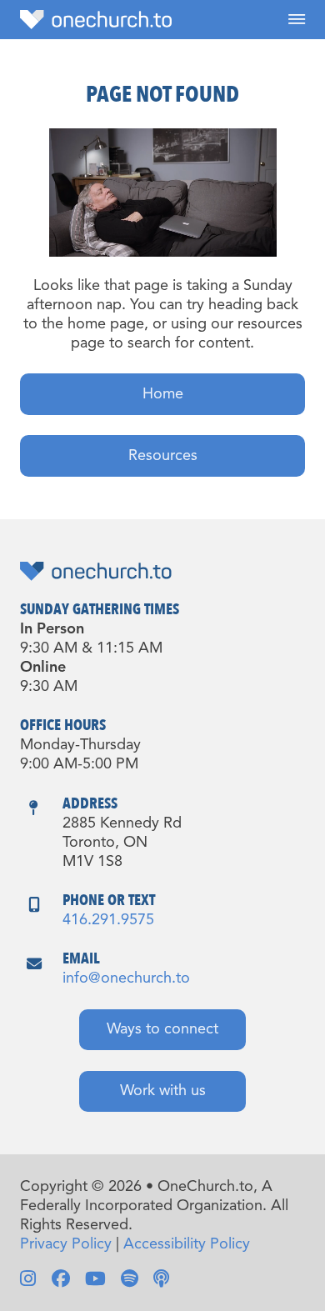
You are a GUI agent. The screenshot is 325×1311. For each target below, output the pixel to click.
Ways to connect (162, 1029)
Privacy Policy (66, 1244)
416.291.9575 (108, 920)
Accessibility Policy (186, 1244)
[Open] (296, 19)
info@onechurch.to (126, 978)
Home (162, 394)
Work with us (163, 1090)
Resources (163, 455)
